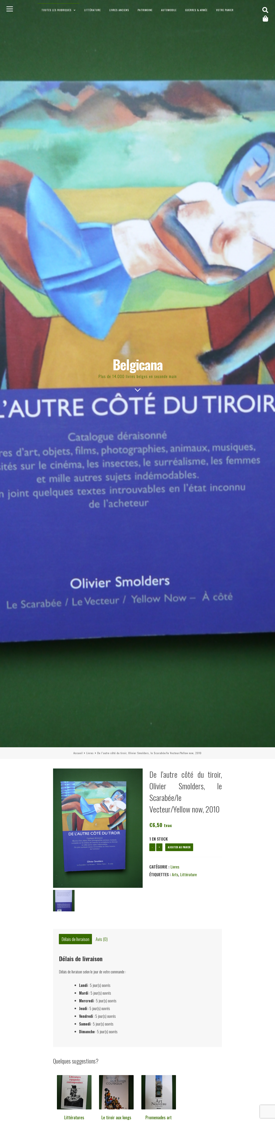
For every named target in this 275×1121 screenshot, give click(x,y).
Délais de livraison (75, 939)
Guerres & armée (196, 10)
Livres (90, 753)
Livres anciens (119, 10)
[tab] (75, 939)
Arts (175, 874)
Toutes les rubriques (56, 10)
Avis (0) (102, 939)
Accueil (78, 753)
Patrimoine (145, 10)
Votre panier (225, 10)
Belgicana (138, 364)
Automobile (169, 10)
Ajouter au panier (179, 847)
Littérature (92, 10)
